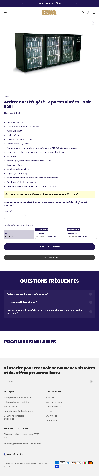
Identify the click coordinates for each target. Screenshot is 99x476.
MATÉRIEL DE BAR (54, 402)
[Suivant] (76, 3)
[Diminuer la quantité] (7, 217)
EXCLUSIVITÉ (51, 415)
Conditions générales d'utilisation (14, 417)
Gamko (7, 96)
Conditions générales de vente (18, 411)
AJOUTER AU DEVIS (49, 257)
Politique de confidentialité (16, 402)
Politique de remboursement (17, 397)
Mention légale (11, 406)
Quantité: (8, 211)
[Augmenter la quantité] (22, 217)
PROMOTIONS (52, 420)
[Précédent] (22, 3)
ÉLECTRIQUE (51, 411)
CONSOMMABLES (54, 406)
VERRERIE (50, 397)
